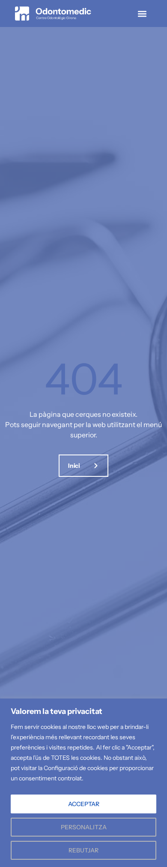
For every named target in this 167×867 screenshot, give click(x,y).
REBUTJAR (83, 850)
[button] (142, 13)
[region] (83, 782)
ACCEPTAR (83, 804)
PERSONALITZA (84, 827)
